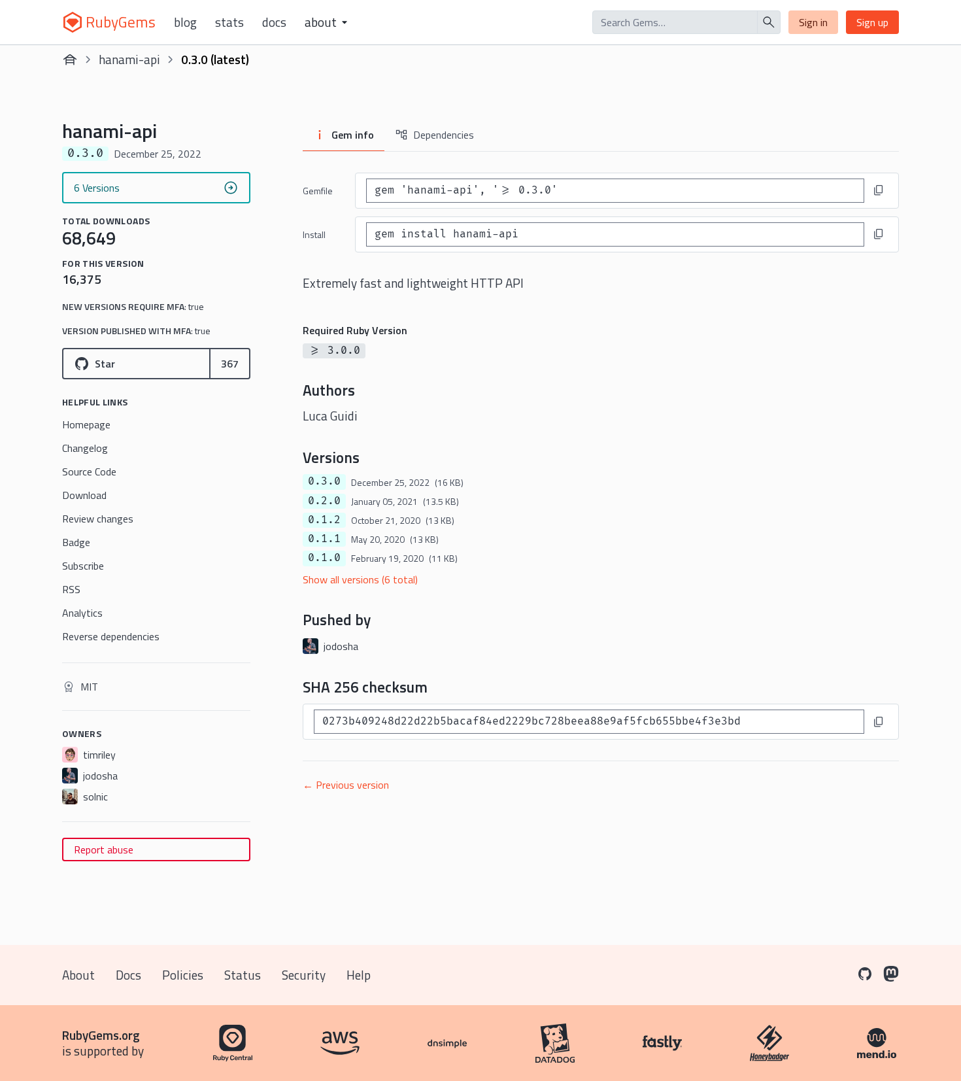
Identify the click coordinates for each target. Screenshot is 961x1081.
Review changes (97, 518)
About (78, 974)
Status (242, 974)
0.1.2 (324, 519)
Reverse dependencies (111, 636)
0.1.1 (324, 538)
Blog (185, 22)
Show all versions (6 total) (360, 579)
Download (84, 495)
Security (304, 974)
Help (358, 974)
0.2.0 (324, 500)
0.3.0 (324, 481)
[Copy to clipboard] (878, 190)
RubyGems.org (101, 1034)
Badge (76, 542)
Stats (229, 22)
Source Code (89, 471)
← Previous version (346, 785)
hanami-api (129, 59)
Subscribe (83, 566)
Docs (274, 22)
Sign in (813, 22)
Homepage (86, 424)
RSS (71, 589)
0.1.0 (324, 557)
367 (230, 363)
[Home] (69, 59)
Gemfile (318, 190)
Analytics (82, 613)
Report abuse (103, 849)
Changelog (85, 448)
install (314, 234)
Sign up (872, 22)
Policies (182, 974)
